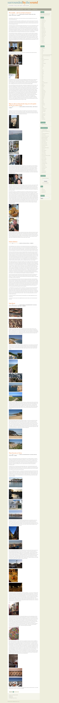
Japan (42, 77)
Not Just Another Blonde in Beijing (46, 155)
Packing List (29, 9)
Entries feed (43, 189)
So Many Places (44, 160)
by (24, 2)
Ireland (42, 76)
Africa (42, 52)
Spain (32, 14)
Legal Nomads (43, 151)
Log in (42, 188)
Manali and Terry (44, 154)
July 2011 (43, 23)
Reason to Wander (44, 159)
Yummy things (14, 15)
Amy (12, 14)
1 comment (15, 455)
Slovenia (43, 102)
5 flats (14, 53)
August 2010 (43, 36)
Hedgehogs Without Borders (45, 147)
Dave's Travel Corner (44, 142)
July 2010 (43, 37)
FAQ (25, 9)
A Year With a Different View (45, 133)
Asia (42, 53)
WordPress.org (43, 192)
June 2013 (43, 19)
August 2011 (43, 22)
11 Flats (32, 38)
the (28, 2)
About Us (13, 9)
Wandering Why (44, 172)
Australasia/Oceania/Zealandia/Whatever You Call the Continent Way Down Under (47, 55)
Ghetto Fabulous (13, 241)
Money (23, 14)
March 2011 (43, 27)
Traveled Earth (43, 168)
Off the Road (43, 93)
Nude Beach (12, 303)
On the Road (26, 14)
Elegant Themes (17, 701)
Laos (42, 80)
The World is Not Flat (44, 167)
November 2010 (44, 32)
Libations (23, 106)
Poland (42, 99)
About (9, 9)
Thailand (43, 107)
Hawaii (42, 72)
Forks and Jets (43, 146)
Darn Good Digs (44, 141)
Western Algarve (20, 317)
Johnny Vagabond (44, 150)
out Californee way (15, 688)
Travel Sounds (43, 111)
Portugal (30, 106)
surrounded (15, 2)
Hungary (43, 73)
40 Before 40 (43, 48)
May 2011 (43, 24)
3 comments (31, 243)
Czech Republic (44, 63)
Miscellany (43, 86)
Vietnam (43, 116)
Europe (20, 14)
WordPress (11, 701)
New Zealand (43, 90)
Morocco (43, 89)
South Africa (43, 103)
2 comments (18, 15)
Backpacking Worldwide (45, 137)
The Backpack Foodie (44, 163)
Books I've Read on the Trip (19, 9)
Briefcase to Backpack (44, 138)
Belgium (43, 58)
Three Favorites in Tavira (15, 453)
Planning (29, 14)
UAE (42, 112)
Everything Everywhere (44, 145)
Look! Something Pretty (25, 454)
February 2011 (43, 28)
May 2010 (43, 40)
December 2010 (44, 31)
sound (34, 2)
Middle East (43, 85)
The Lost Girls (43, 164)
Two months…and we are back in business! (20, 12)
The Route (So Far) (34, 9)
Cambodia (43, 60)
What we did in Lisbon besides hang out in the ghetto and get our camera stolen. (22, 104)
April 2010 (43, 41)
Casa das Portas (30, 592)
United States (43, 115)
